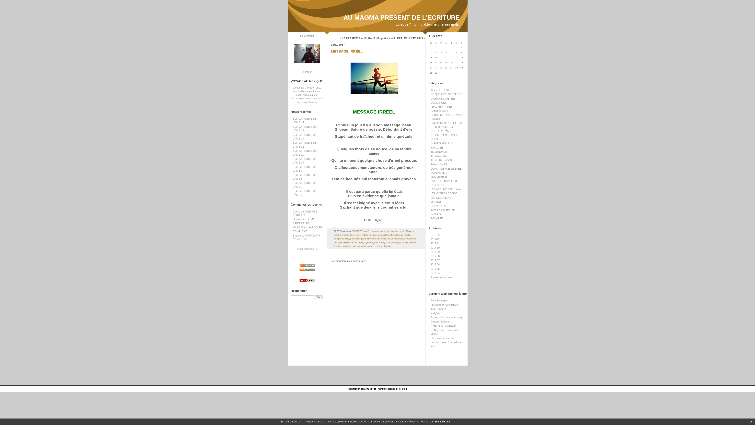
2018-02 (435, 235)
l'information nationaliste (444, 304)
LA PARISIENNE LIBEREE (446, 168)
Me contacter (307, 36)
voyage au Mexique (303, 87)
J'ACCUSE (437, 147)
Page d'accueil (386, 38)
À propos (307, 72)
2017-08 (435, 256)
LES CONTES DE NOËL (445, 193)
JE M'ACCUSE (439, 155)
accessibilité (357, 242)
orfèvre (412, 242)
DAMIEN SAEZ (439, 110)
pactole (408, 235)
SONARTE (437, 218)
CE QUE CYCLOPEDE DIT (446, 94)
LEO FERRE (438, 185)
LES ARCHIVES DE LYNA (446, 189)
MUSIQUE (437, 201)
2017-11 (435, 243)
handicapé (379, 242)
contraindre (397, 238)
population (355, 238)
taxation (347, 242)
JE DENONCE (439, 151)
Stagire (297, 235)
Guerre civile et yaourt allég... (447, 317)
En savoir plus (442, 421)
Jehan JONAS (439, 164)
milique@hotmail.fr (307, 249)
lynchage (403, 242)
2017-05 (435, 268)
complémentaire (341, 238)
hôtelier (365, 235)
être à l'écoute (396, 235)
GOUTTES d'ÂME (441, 131)
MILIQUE (298, 227)
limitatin (337, 246)
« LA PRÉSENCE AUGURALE (357, 38)
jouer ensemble (379, 238)
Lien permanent (378, 231)
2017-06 (435, 264)
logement (369, 242)
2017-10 (435, 247)
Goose (296, 211)
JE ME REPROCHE (442, 160)
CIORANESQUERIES (443, 98)
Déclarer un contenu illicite (362, 389)
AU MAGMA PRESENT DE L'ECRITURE (401, 17)
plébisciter (366, 238)
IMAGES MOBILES (442, 143)
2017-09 (435, 251)
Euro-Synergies (439, 300)
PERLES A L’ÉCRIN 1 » (411, 38)
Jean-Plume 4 (438, 309)
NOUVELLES (438, 206)
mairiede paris (359, 246)
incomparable (391, 242)
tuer (389, 238)
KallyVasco (437, 313)
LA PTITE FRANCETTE (444, 180)
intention (388, 246)
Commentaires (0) (395, 231)
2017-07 (435, 260)
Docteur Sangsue (440, 321)
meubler (373, 235)
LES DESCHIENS (441, 197)
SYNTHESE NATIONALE (445, 325)
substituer (346, 246)
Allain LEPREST (440, 90)
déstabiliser (383, 235)
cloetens (297, 219)
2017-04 (435, 273)
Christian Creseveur (442, 338)
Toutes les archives (442, 277)
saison (380, 246)
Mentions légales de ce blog (392, 389)
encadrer (371, 246)
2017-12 (435, 239)
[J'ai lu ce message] (751, 421)
